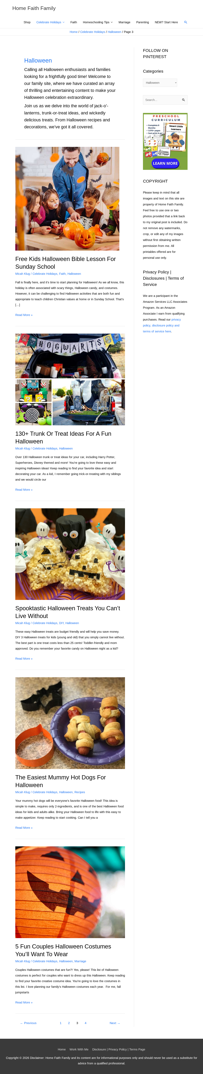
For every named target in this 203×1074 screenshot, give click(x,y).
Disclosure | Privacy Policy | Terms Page (118, 1049)
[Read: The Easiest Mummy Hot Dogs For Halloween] (70, 723)
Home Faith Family (34, 8)
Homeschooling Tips (96, 22)
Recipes (79, 792)
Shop (27, 22)
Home (74, 31)
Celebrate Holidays (48, 22)
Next (115, 1023)
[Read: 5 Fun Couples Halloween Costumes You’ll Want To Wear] (70, 892)
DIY (61, 623)
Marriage (124, 22)
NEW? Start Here (166, 22)
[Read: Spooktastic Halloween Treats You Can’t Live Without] (70, 553)
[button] (186, 22)
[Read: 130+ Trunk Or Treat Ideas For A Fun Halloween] (70, 379)
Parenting (142, 22)
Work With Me (79, 1049)
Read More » (24, 315)
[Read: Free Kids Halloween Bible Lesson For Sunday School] (67, 198)
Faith (73, 22)
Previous (28, 1023)
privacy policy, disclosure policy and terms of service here (162, 325)
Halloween (114, 31)
